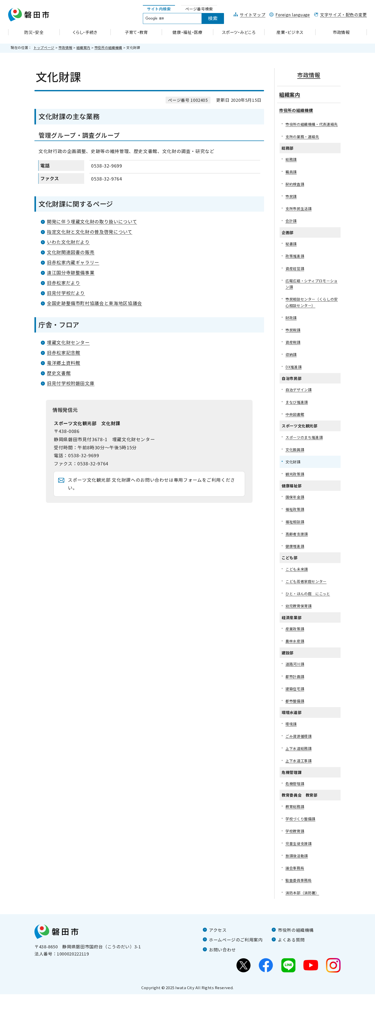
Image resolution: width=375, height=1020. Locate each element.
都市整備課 (294, 701)
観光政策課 (294, 474)
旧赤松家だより (63, 282)
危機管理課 (294, 783)
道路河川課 (294, 664)
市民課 (291, 196)
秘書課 (291, 243)
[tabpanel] (186, 18)
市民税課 (293, 330)
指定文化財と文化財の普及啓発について (89, 231)
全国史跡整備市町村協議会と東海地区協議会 (94, 303)
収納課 (291, 354)
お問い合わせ (222, 950)
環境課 (291, 723)
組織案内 (83, 47)
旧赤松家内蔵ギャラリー (73, 262)
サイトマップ (252, 15)
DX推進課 (293, 366)
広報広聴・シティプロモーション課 (311, 283)
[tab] (159, 9)
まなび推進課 (296, 402)
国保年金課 (294, 497)
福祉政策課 (294, 509)
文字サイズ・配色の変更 (343, 15)
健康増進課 (294, 546)
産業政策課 (294, 628)
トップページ (43, 47)
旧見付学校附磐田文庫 (70, 383)
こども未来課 (296, 569)
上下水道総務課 (298, 748)
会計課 (291, 220)
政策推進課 (294, 256)
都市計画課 (294, 676)
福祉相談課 (294, 521)
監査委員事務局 (298, 880)
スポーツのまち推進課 (304, 437)
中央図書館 (294, 414)
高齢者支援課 (296, 534)
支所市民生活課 (298, 208)
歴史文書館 (59, 373)
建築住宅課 (294, 688)
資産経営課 (294, 268)
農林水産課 (294, 641)
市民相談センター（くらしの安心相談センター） (311, 302)
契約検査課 (294, 184)
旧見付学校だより (66, 293)
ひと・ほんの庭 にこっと (307, 593)
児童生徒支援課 (298, 843)
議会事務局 (294, 868)
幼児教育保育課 (298, 605)
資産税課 (293, 342)
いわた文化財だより (68, 242)
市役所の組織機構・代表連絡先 (311, 124)
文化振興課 (294, 449)
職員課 (291, 171)
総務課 (291, 159)
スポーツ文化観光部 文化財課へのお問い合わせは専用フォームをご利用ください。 (151, 484)
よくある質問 (291, 940)
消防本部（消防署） (302, 892)
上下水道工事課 (298, 760)
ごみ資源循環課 (298, 736)
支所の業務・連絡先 (302, 136)
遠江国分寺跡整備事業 (70, 272)
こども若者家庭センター (306, 581)
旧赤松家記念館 (63, 352)
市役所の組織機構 (108, 47)
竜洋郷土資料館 (63, 363)
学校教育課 (294, 831)
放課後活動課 (296, 855)
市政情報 (65, 47)
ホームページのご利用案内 (236, 940)
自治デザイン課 (298, 389)
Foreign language (293, 15)
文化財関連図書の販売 (70, 252)
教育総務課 (294, 806)
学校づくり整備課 (300, 818)
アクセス (218, 930)
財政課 (291, 317)
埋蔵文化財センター (68, 342)
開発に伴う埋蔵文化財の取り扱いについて (92, 221)
